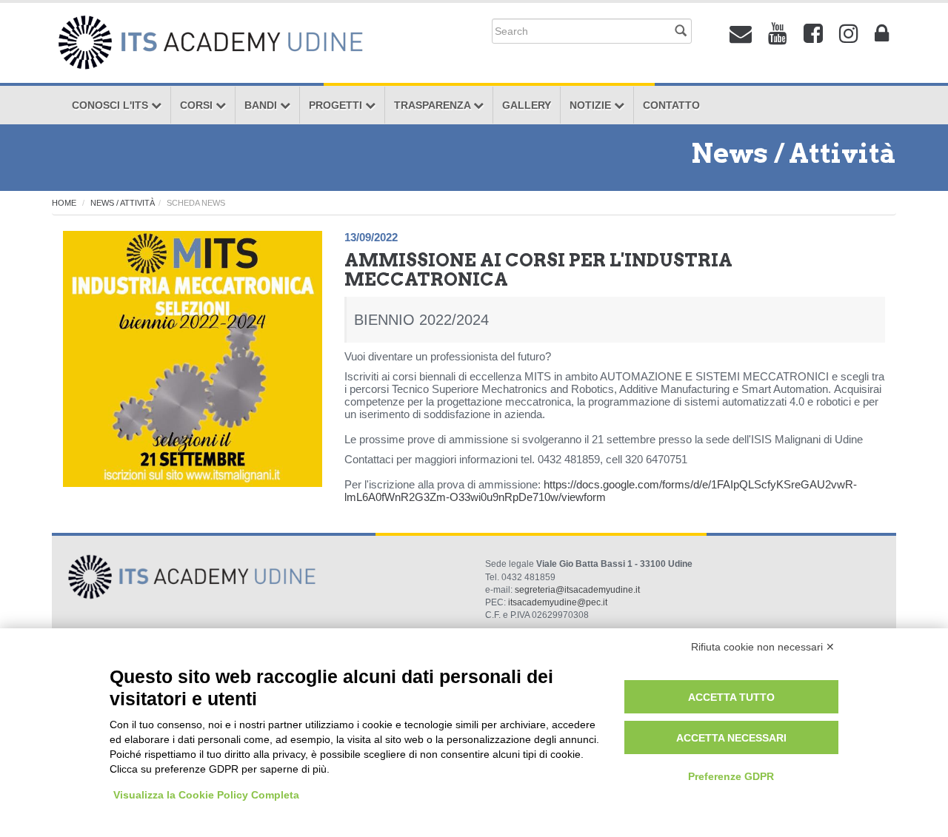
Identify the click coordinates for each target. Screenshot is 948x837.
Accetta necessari (731, 738)
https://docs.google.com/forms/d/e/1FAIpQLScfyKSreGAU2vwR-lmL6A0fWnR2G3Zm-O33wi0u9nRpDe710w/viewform (600, 490)
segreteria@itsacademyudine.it (577, 590)
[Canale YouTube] (778, 34)
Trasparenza (433, 105)
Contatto (671, 105)
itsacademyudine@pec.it (557, 602)
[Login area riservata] (881, 34)
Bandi (262, 105)
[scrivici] (740, 34)
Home (64, 202)
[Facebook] (813, 34)
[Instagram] (849, 34)
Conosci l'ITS (111, 105)
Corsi (198, 105)
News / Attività (122, 202)
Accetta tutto (731, 697)
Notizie (592, 105)
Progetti (337, 105)
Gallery (526, 105)
